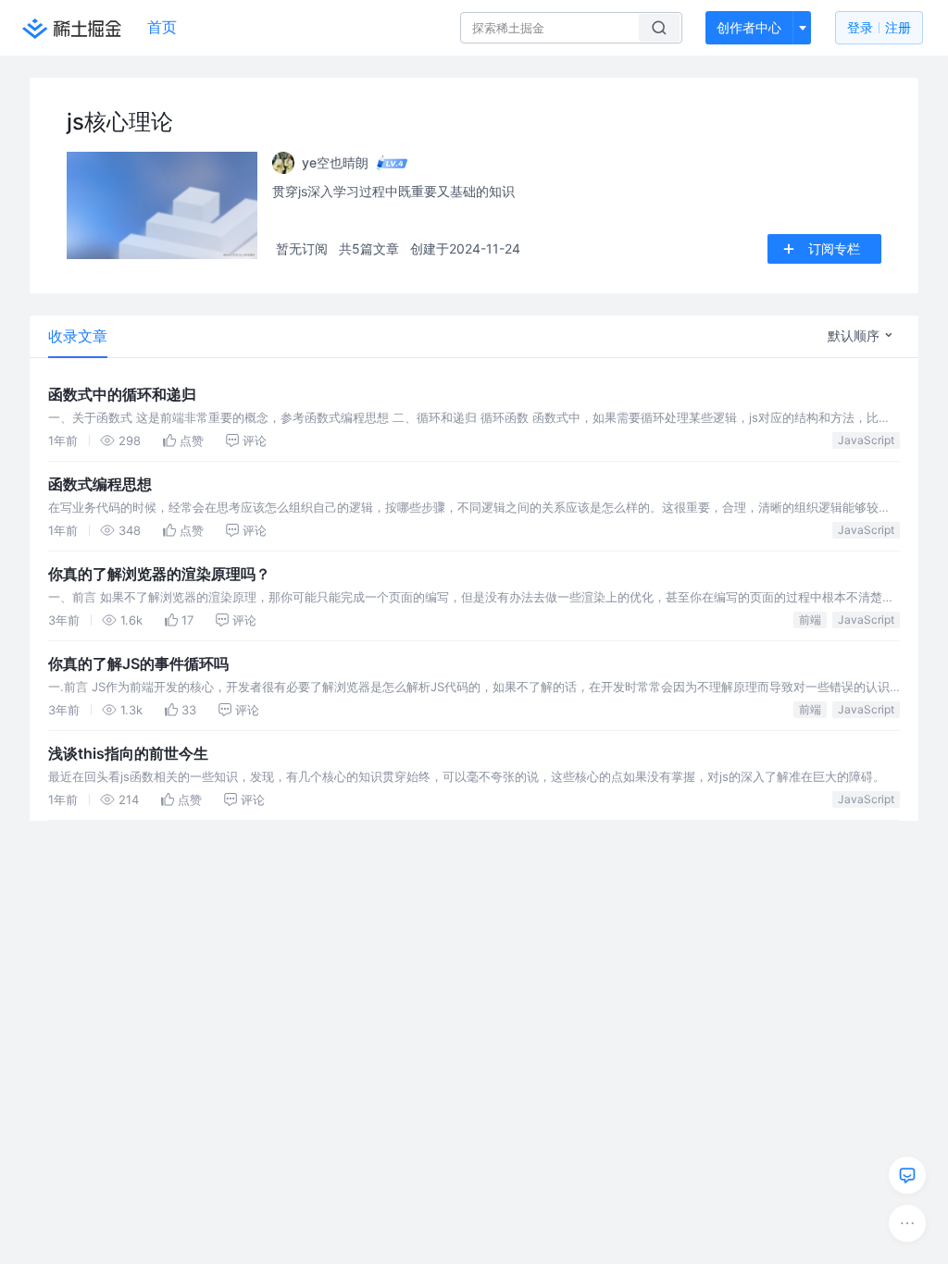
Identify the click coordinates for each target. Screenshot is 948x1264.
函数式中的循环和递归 (122, 394)
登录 (879, 27)
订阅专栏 (834, 248)
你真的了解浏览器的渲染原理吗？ (159, 573)
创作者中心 (749, 27)
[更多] (907, 1223)
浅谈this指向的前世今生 (128, 753)
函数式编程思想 (100, 484)
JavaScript (866, 440)
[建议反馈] (907, 1175)
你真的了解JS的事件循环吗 (138, 663)
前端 (810, 619)
